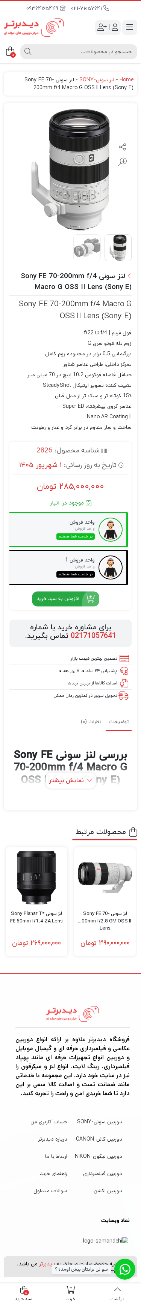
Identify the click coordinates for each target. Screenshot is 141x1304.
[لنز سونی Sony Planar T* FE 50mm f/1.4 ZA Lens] (36, 878)
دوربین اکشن (108, 1191)
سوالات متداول (50, 1191)
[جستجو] (27, 51)
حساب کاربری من (48, 1122)
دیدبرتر (47, 1264)
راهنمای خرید (53, 1173)
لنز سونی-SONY (96, 80)
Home (126, 80)
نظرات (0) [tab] (91, 722)
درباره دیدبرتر (52, 1139)
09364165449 (43, 8)
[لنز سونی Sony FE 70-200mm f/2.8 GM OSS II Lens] (105, 878)
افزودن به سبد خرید (57, 598)
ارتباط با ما (56, 1156)
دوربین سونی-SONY (99, 1122)
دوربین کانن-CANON (99, 1139)
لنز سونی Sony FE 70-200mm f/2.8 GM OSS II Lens (105, 917)
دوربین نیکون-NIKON (98, 1156)
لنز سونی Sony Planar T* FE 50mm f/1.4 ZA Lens (36, 917)
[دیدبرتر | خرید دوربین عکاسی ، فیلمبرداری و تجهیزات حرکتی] (34, 27)
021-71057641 (87, 8)
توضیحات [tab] (119, 722)
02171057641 (93, 636)
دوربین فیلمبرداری (102, 1173)
